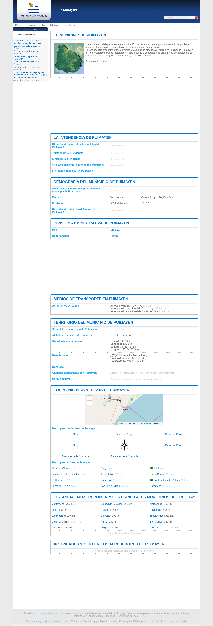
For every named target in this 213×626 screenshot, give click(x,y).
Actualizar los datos (96, 61)
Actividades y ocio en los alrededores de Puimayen (109, 544)
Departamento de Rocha (47, 25)
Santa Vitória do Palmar (167, 480)
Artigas (104, 527)
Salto (54, 509)
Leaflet (124, 423)
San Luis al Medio (111, 486)
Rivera (104, 509)
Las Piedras (58, 515)
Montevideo (57, 504)
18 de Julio (107, 474)
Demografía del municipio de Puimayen (94, 182)
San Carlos (156, 521)
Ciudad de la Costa (111, 504)
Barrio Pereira (157, 474)
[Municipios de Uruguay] (34, 16)
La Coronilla (58, 480)
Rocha (114, 236)
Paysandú (155, 509)
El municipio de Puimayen (80, 35)
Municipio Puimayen (68, 25)
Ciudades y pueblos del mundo (100, 621)
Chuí (156, 468)
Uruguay (115, 230)
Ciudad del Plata (159, 527)
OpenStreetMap (145, 423)
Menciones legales (35, 621)
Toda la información (26, 35)
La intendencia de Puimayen (82, 137)
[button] (89, 398)
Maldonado (156, 504)
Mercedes (56, 527)
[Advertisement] (124, 105)
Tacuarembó (157, 515)
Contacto (76, 621)
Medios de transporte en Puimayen (91, 299)
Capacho (106, 480)
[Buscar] (196, 17)
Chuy (75, 434)
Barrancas (155, 486)
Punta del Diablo (60, 486)
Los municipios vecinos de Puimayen (91, 390)
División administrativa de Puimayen (91, 223)
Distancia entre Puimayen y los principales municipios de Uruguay (124, 497)
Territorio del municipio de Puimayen (93, 322)
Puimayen (69, 10)
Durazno (105, 515)
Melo (54, 521)
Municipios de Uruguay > (26, 25)
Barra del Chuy (124, 434)
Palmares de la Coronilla (75, 456)
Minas (104, 521)
